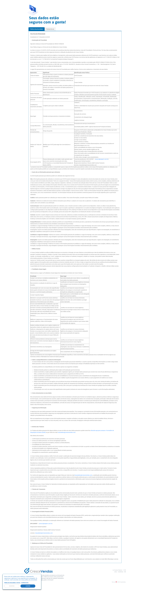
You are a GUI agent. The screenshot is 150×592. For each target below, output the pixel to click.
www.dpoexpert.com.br (101, 159)
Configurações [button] (24, 582)
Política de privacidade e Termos (12, 582)
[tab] (36, 29)
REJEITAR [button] (11, 586)
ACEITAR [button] (28, 586)
